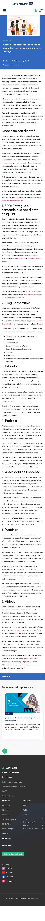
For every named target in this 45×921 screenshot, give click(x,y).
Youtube (17, 630)
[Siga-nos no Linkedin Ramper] (3, 868)
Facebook (9, 877)
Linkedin (8, 868)
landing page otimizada (17, 395)
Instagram (9, 881)
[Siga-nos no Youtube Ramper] (3, 872)
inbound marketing (8, 401)
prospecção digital (31, 658)
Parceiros (6, 838)
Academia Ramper (30, 828)
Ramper (6, 655)
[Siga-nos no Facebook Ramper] (3, 877)
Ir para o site (41, 10)
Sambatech (14, 613)
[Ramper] (22, 4)
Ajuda (25, 825)
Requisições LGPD (12, 772)
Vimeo (24, 630)
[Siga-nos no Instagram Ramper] (3, 881)
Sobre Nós (6, 845)
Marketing (9, 713)
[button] (4, 10)
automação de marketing (12, 662)
